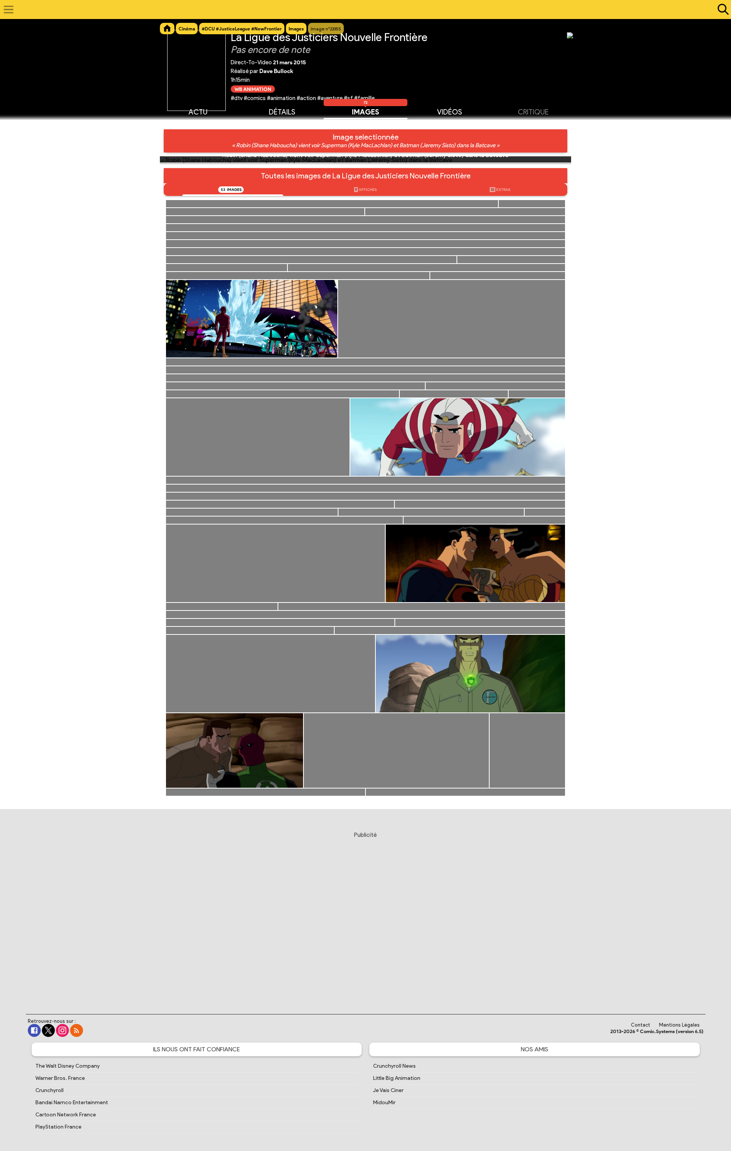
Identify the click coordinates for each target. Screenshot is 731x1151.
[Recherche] (721, 9)
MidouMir (384, 1102)
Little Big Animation (396, 1078)
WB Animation (253, 89)
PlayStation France (58, 1127)
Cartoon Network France (65, 1114)
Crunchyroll (49, 1090)
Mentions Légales (679, 1025)
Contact (640, 1025)
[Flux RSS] (76, 1030)
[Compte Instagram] (62, 1030)
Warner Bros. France (60, 1078)
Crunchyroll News (394, 1066)
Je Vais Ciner (388, 1090)
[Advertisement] (365, 915)
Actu (197, 112)
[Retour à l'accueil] (361, 9)
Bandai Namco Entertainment (71, 1102)
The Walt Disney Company (67, 1066)
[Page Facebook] (34, 1030)
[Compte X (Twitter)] (48, 1030)
